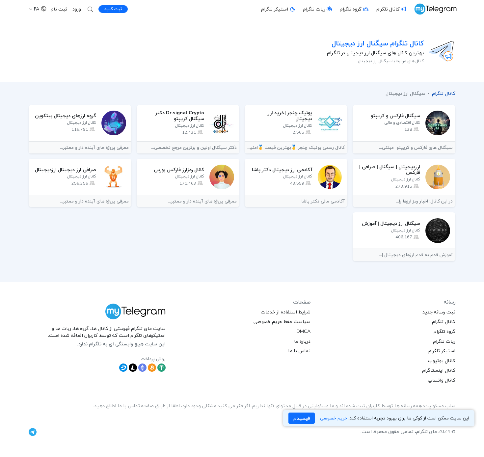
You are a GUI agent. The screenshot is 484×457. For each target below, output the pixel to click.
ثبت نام (59, 9)
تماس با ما (299, 350)
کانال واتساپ (441, 380)
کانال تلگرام (388, 9)
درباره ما (302, 341)
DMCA (303, 331)
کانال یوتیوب (441, 360)
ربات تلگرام (314, 9)
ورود (76, 9)
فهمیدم (301, 418)
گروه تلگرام (351, 9)
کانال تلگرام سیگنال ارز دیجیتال (378, 43)
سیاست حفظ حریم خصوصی (282, 321)
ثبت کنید (113, 9)
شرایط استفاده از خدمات (285, 312)
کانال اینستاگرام (438, 370)
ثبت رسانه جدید (438, 312)
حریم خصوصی (333, 418)
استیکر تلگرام (274, 9)
